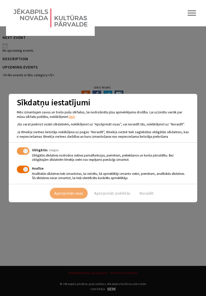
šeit (72, 116)
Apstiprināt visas (68, 193)
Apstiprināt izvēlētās (112, 193)
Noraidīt (146, 193)
